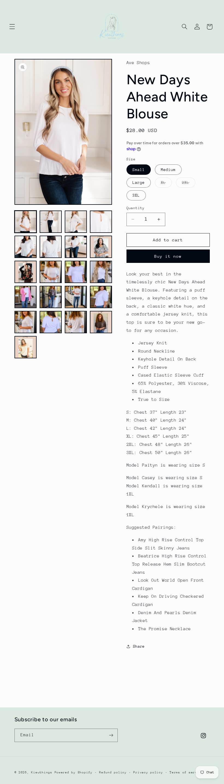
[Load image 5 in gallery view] (25, 247)
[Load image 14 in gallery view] (51, 297)
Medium (168, 169)
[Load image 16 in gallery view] (101, 297)
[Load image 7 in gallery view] (76, 247)
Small (138, 169)
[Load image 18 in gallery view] (51, 322)
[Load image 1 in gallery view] (25, 222)
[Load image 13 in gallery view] (25, 297)
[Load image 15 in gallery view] (76, 297)
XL (166, 184)
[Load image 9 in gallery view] (25, 272)
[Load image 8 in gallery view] (101, 247)
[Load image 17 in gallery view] (25, 322)
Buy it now (168, 256)
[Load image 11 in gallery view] (76, 272)
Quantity (135, 208)
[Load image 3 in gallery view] (76, 222)
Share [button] (139, 646)
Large (138, 182)
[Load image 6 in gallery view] (51, 247)
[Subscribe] (111, 735)
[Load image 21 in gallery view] (25, 347)
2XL (188, 184)
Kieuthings (41, 772)
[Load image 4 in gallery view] (101, 222)
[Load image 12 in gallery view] (101, 272)
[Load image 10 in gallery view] (51, 272)
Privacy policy (148, 772)
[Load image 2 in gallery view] (51, 222)
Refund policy (113, 772)
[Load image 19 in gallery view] (76, 322)
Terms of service (187, 772)
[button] (12, 26)
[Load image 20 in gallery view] (101, 322)
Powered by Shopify (74, 772)
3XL (136, 195)
